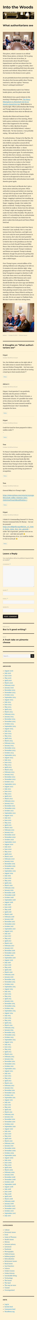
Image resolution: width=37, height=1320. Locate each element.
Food (6, 1235)
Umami (7, 1288)
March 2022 (9, 798)
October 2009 (9, 1153)
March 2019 (9, 885)
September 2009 (10, 1155)
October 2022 (9, 782)
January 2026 (9, 688)
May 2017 (8, 938)
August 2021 (9, 815)
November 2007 (10, 1208)
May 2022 (8, 794)
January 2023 (9, 774)
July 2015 (8, 991)
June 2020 (8, 849)
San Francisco (9, 1266)
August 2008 (9, 1187)
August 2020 (9, 844)
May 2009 (8, 1165)
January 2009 (9, 1175)
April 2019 (8, 883)
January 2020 (9, 861)
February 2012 (9, 1085)
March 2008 (9, 1199)
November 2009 (10, 1150)
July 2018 (8, 905)
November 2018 (10, 895)
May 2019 (8, 880)
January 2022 (9, 803)
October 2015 (9, 984)
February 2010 (9, 1143)
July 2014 (8, 1015)
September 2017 (10, 929)
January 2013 (9, 1059)
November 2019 (10, 866)
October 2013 (9, 1037)
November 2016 (10, 953)
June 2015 (8, 994)
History (7, 1242)
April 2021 (8, 825)
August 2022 (9, 786)
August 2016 (9, 960)
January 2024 (9, 745)
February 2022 (9, 801)
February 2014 (9, 1027)
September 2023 (10, 755)
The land (8, 1283)
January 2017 (9, 948)
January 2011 (9, 1117)
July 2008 (8, 1189)
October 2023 (9, 753)
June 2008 (8, 1191)
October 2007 (9, 1211)
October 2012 (9, 1066)
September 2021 (10, 813)
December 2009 (10, 1148)
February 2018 (9, 917)
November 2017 (10, 924)
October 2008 (9, 1182)
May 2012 (8, 1078)
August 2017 (9, 931)
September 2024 (10, 726)
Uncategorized (10, 1290)
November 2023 (10, 750)
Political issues (23, 335)
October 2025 (9, 695)
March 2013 (8, 1054)
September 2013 (10, 1040)
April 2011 (8, 1109)
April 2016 (8, 970)
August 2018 (9, 902)
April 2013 (8, 1052)
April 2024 (8, 738)
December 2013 (10, 1032)
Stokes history (9, 1273)
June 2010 (8, 1134)
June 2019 (8, 878)
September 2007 (10, 1213)
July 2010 (8, 1131)
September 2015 (10, 986)
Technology (9, 1278)
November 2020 (10, 837)
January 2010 (9, 1146)
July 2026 (8, 673)
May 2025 (8, 707)
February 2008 (9, 1201)
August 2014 (9, 1013)
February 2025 (9, 714)
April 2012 (8, 1081)
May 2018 (8, 909)
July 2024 (8, 731)
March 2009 (9, 1170)
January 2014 (9, 1030)
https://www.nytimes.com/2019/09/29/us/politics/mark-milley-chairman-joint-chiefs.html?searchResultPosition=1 (18, 497)
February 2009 (10, 1172)
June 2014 (8, 1018)
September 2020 (10, 842)
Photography (9, 1251)
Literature (8, 1247)
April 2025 (8, 709)
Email (5, 598)
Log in (7, 1304)
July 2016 (8, 962)
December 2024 (10, 719)
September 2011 (10, 1097)
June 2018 (8, 907)
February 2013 (9, 1056)
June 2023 (8, 762)
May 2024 (8, 736)
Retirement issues (11, 1261)
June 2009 (8, 1162)
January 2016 (9, 977)
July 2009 (8, 1160)
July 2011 (7, 1102)
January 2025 (9, 716)
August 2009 (9, 1158)
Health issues (9, 1239)
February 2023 (9, 772)
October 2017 (9, 926)
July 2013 (8, 1044)
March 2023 (9, 770)
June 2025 (8, 704)
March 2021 (8, 827)
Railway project (10, 1256)
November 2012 (10, 1064)
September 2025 (10, 697)
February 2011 (9, 1114)
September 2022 (10, 784)
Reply (5, 376)
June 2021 (8, 820)
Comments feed (10, 1309)
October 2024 (9, 724)
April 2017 (8, 941)
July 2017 (8, 933)
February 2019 (9, 888)
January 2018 (9, 919)
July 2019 (8, 876)
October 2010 (9, 1124)
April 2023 (8, 767)
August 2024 (9, 729)
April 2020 (8, 854)
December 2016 (10, 950)
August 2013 (9, 1042)
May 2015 (8, 996)
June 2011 (8, 1105)
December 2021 (10, 806)
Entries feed (9, 1307)
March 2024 (9, 741)
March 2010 (8, 1141)
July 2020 (8, 847)
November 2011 (10, 1093)
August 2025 (9, 700)
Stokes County (9, 1271)
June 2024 (8, 733)
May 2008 (8, 1194)
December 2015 (10, 979)
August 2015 (9, 989)
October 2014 (9, 1008)
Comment (7, 564)
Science (7, 1268)
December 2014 (10, 1003)
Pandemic (8, 1249)
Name (5, 590)
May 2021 (8, 823)
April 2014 (8, 1023)
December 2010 (10, 1119)
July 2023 (8, 760)
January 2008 (9, 1203)
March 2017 (8, 943)
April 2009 (8, 1167)
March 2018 (8, 914)
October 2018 (9, 897)
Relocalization (9, 1259)
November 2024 (10, 721)
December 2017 (10, 921)
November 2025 (10, 692)
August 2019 (9, 873)
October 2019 (9, 868)
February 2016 (9, 974)
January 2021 (9, 832)
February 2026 (10, 685)
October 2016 (9, 955)
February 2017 (9, 945)
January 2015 (9, 1001)
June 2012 (8, 1076)
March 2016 (9, 972)
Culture (7, 1230)
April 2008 (8, 1196)
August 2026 (9, 671)
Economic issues (10, 1232)
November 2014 (10, 1006)
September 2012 (10, 1068)
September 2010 (10, 1126)
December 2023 (10, 748)
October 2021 (9, 810)
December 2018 (10, 892)
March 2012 (8, 1083)
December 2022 (10, 777)
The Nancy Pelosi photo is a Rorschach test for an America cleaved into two (16, 102)
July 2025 (8, 702)
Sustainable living (11, 1276)
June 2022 (8, 791)
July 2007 (8, 1216)
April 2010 (8, 1138)
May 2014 (8, 1020)
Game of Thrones (10, 1237)
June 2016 (8, 965)
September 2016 (10, 958)
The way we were (10, 1285)
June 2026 (8, 675)
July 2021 (8, 818)
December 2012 (10, 1061)
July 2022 (8, 789)
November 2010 (10, 1121)
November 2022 (10, 779)
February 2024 (9, 743)
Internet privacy (10, 1244)
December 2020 (10, 835)
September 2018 (10, 900)
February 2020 (9, 859)
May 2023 (8, 765)
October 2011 (9, 1095)
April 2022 (8, 796)
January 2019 (9, 890)
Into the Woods (18, 7)
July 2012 (8, 1073)
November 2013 (10, 1035)
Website (6, 607)
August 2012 (9, 1071)
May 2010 (8, 1136)
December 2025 (10, 690)
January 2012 (9, 1088)
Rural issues (9, 1263)
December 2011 (10, 1090)
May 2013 (8, 1049)
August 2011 (9, 1100)
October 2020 (9, 839)
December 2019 (10, 864)
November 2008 (10, 1179)
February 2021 (9, 830)
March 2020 (9, 856)
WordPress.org (10, 1311)
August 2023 (9, 757)
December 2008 (10, 1177)
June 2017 (8, 936)
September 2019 (10, 871)
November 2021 (10, 808)
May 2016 (8, 967)
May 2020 (8, 851)
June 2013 (8, 1047)
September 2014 (10, 1011)
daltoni (5, 335)
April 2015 (8, 999)
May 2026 (8, 678)
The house (8, 1280)
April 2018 (8, 912)
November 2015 (10, 982)
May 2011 (8, 1107)
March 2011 (8, 1112)
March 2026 (9, 683)
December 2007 (10, 1206)
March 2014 (8, 1025)
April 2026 (8, 680)
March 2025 (9, 712)
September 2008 (10, 1184)
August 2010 (9, 1129)
